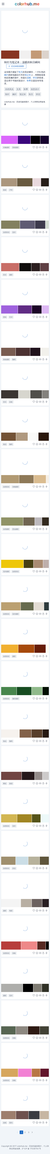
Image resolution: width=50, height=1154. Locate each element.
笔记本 (28, 75)
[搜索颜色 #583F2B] (37, 733)
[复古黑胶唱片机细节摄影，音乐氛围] (25, 250)
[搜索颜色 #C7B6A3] (44, 1115)
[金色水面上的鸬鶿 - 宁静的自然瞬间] (25, 462)
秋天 (21, 72)
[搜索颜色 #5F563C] (44, 861)
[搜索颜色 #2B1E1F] (35, 267)
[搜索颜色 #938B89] (39, 776)
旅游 (4, 190)
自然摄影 (6, 529)
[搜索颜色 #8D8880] (22, 1030)
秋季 (29, 80)
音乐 (4, 275)
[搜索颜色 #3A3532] (9, 394)
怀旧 (35, 77)
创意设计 (35, 89)
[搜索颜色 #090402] (47, 945)
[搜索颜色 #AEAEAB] (12, 988)
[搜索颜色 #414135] (44, 1030)
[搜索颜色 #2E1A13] (34, 1030)
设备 (10, 402)
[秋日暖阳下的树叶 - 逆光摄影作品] (25, 631)
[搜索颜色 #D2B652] (9, 818)
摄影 (10, 275)
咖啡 (14, 359)
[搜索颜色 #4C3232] (23, 352)
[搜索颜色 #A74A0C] (26, 649)
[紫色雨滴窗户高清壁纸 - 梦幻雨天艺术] (25, 292)
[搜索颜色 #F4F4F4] (11, 903)
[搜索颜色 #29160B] (43, 437)
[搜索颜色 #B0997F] (22, 437)
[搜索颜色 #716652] (29, 521)
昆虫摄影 (15, 529)
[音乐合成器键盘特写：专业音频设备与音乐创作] (25, 377)
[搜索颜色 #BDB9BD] (38, 521)
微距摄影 (15, 699)
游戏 (4, 1123)
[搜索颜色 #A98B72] (38, 564)
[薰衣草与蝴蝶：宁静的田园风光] (25, 207)
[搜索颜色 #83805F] (10, 225)
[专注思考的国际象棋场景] (25, 1098)
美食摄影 (6, 359)
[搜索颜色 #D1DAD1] (47, 225)
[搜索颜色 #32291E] (45, 521)
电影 (10, 911)
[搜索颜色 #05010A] (36, 140)
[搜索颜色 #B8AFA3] (26, 903)
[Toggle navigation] (3, 4)
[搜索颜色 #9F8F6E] (8, 861)
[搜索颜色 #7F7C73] (37, 988)
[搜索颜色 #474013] (29, 564)
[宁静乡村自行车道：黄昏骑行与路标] (25, 165)
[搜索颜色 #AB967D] (9, 182)
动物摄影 (15, 487)
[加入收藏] (37, 147)
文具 (19, 89)
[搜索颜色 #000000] (28, 988)
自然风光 (9, 89)
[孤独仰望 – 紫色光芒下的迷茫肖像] (25, 122)
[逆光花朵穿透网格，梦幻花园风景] (25, 589)
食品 (4, 444)
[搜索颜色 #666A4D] (27, 606)
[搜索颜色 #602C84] (25, 309)
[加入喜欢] (33, 147)
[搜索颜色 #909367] (12, 521)
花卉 (14, 232)
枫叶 (6, 75)
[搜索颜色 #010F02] (46, 691)
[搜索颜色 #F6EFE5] (47, 479)
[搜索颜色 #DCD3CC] (45, 55)
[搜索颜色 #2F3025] (45, 988)
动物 (14, 953)
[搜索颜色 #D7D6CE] (24, 394)
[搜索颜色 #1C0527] (37, 309)
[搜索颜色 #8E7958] (26, 479)
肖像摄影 (6, 147)
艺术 (10, 317)
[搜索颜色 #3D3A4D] (40, 225)
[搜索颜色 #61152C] (44, 1073)
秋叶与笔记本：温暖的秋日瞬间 (22, 62)
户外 (10, 190)
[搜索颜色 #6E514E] (22, 1115)
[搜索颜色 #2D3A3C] (46, 606)
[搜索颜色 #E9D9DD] (37, 182)
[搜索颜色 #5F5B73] (27, 225)
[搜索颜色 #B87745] (36, 1073)
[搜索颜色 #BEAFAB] (46, 564)
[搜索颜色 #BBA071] (11, 606)
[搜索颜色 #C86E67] (10, 267)
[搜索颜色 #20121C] (35, 352)
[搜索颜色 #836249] (26, 733)
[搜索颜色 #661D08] (40, 649)
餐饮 (4, 783)
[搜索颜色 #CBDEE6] (22, 861)
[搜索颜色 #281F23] (45, 903)
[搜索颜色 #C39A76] (36, 55)
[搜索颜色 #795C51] (8, 352)
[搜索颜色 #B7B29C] (34, 861)
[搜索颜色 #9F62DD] (9, 309)
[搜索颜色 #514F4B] (36, 394)
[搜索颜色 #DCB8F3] (45, 309)
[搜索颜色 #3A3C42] (34, 1115)
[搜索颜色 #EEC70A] (12, 564)
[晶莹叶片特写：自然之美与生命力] (25, 674)
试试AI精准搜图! (17, 66)
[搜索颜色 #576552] (8, 1030)
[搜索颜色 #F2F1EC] (45, 352)
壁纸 (4, 317)
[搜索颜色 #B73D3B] (11, 945)
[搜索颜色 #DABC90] (40, 479)
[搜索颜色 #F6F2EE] (10, 733)
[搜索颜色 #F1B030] (9, 649)
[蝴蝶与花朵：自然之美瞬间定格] (25, 504)
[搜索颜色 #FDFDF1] (47, 649)
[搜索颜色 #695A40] (25, 182)
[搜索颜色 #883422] (10, 55)
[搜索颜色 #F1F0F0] (25, 55)
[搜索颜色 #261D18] (45, 182)
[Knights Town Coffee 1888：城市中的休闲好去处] (25, 759)
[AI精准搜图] (46, 147)
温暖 (29, 77)
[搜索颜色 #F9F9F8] (33, 437)
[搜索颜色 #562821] (41, 945)
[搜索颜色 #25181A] (28, 776)
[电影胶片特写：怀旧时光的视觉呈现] (25, 886)
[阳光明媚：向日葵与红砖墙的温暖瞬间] (25, 547)
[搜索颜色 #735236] (8, 437)
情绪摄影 (15, 147)
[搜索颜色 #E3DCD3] (39, 606)
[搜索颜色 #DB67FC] (9, 140)
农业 (14, 868)
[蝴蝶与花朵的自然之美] (25, 1013)
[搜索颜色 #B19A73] (10, 479)
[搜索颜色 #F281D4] (25, 1073)
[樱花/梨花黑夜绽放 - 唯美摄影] (25, 971)
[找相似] (40, 147)
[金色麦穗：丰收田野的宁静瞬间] (25, 843)
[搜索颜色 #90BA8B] (37, 691)
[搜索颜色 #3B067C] (24, 140)
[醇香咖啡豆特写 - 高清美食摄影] (25, 335)
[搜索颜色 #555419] (36, 818)
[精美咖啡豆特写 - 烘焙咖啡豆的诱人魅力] (25, 419)
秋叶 (7, 94)
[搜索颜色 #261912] (46, 733)
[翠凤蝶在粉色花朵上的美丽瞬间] (25, 928)
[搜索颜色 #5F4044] (44, 267)
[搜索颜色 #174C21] (24, 691)
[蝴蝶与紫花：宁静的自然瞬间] (25, 1055)
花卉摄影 (6, 571)
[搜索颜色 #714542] (11, 776)
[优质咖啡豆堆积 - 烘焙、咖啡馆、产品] (25, 716)
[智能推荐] (43, 147)
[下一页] (32, 1132)
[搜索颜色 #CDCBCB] (46, 776)
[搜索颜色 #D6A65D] (9, 1073)
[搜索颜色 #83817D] (45, 394)
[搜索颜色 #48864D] (9, 691)
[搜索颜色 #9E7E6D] (8, 1115)
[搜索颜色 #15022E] (44, 140)
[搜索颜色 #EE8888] (29, 945)
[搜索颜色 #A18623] (24, 818)
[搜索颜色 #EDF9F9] (45, 818)
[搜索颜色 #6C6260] (37, 903)
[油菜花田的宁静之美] (25, 801)
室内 (10, 1123)
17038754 (34, 1148)
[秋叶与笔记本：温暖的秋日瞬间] (25, 30)
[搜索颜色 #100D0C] (25, 267)
